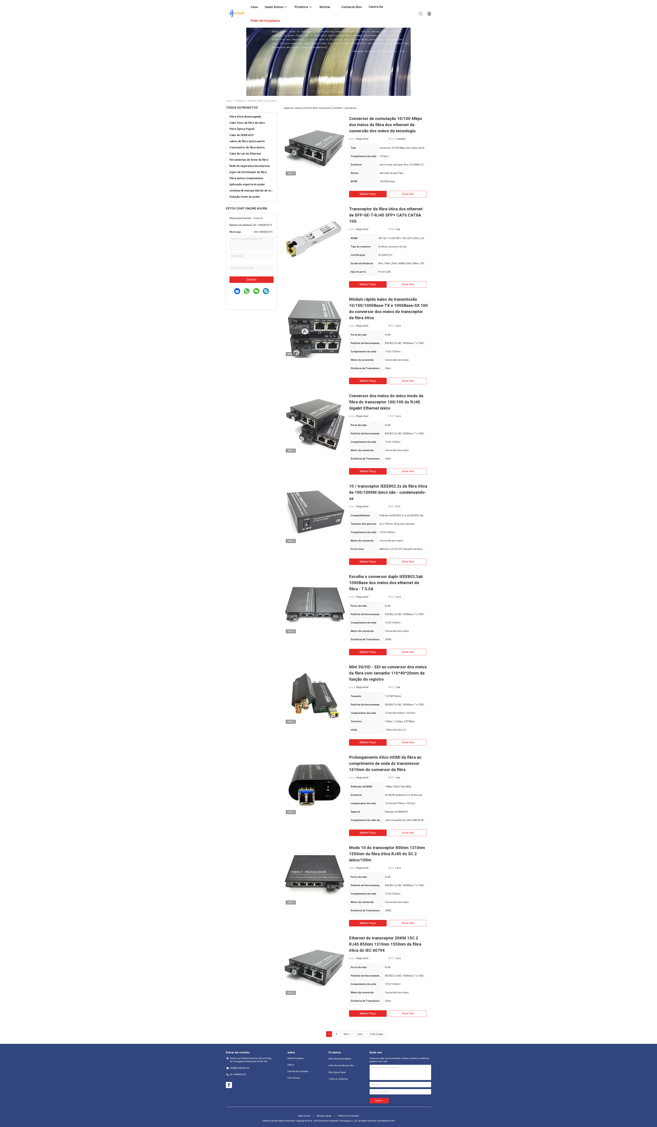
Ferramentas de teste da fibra (248, 159)
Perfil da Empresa (295, 1058)
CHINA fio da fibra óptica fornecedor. (279, 1121)
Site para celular (324, 1116)
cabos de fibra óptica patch (247, 141)
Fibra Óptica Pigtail (241, 129)
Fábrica (290, 1065)
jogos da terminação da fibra (248, 172)
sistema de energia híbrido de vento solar (251, 190)
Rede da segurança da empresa (249, 166)
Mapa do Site (304, 1116)
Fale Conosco (293, 1078)
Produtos (240, 100)
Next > (347, 1034)
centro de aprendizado (378, 9)
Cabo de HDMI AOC (241, 135)
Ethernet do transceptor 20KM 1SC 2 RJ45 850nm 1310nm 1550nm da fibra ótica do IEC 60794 (385, 944)
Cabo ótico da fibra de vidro (247, 122)
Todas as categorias (338, 1079)
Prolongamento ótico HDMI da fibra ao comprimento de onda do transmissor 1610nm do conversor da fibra (385, 763)
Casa (228, 100)
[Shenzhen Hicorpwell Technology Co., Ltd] (236, 13)
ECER (392, 1121)
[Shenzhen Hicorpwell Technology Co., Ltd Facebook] (229, 1085)
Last (360, 1034)
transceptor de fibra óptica (247, 147)
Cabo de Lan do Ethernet (245, 153)
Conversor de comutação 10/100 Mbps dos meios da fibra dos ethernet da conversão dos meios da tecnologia (385, 124)
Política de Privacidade (348, 1116)
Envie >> (379, 1100)
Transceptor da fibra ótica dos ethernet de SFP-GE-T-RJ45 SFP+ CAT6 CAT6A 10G (386, 215)
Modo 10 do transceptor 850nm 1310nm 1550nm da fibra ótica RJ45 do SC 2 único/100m (387, 853)
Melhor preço (368, 194)
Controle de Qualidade (297, 1071)
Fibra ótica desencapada (245, 116)
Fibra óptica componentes (246, 178)
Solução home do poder (244, 196)
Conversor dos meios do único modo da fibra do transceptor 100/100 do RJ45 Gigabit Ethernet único (386, 402)
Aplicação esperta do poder (247, 184)
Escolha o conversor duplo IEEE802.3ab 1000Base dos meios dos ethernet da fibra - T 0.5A (386, 582)
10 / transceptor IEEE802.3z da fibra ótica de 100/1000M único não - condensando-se (388, 492)
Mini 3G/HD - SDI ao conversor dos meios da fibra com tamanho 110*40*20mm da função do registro (388, 673)
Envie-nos (408, 194)
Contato (251, 279)
